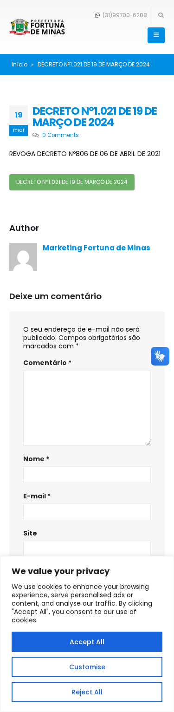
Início (19, 64)
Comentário (47, 363)
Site (30, 533)
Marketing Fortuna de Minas (96, 248)
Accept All (87, 642)
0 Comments (60, 135)
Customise (87, 667)
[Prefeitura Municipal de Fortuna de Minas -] (37, 27)
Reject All (87, 692)
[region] (87, 634)
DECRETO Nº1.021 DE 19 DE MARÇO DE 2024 (72, 182)
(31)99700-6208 (124, 15)
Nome (36, 459)
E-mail (37, 496)
